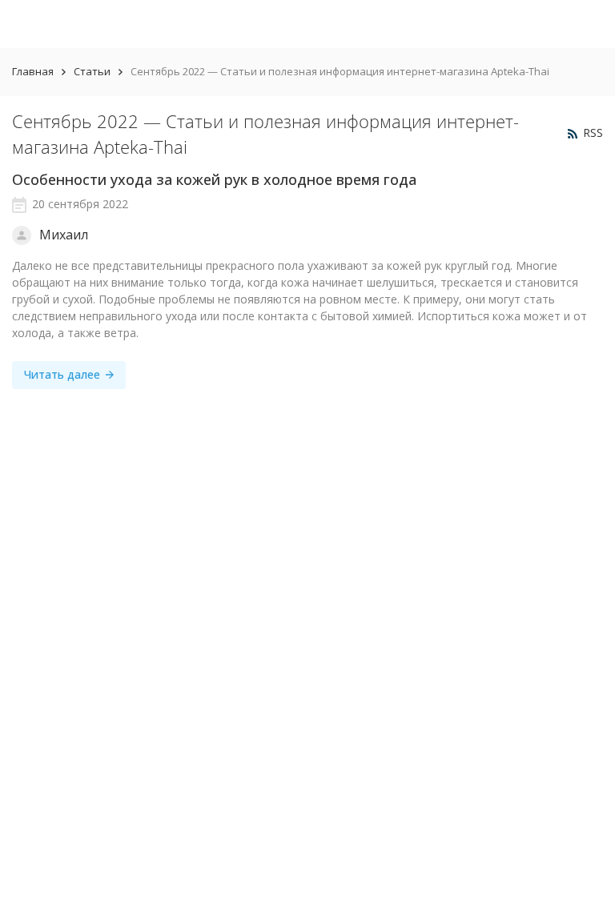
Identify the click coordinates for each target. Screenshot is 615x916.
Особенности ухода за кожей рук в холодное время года (214, 179)
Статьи (92, 71)
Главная (33, 71)
